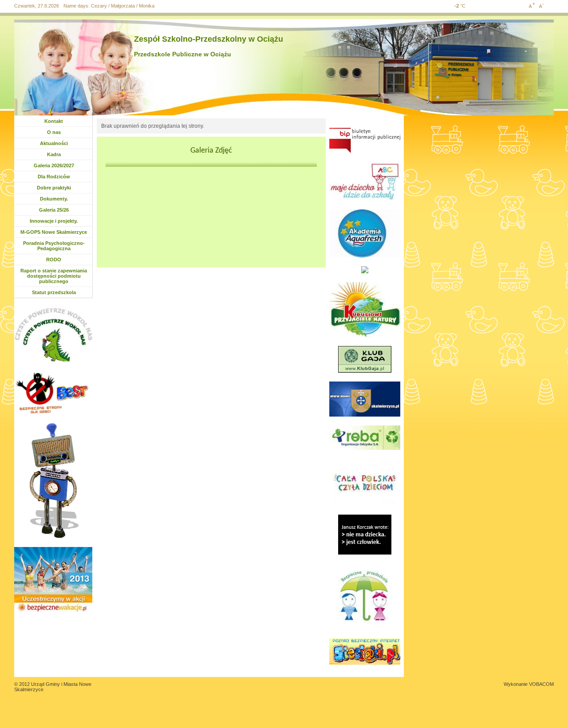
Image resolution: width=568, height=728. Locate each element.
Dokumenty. (56, 198)
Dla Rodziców (54, 176)
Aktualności (56, 143)
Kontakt (53, 121)
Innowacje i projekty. (54, 221)
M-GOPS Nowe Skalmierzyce (53, 232)
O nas (54, 132)
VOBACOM (541, 684)
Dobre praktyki (54, 187)
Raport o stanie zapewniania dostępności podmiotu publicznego (53, 276)
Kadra (54, 154)
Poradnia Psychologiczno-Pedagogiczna (54, 245)
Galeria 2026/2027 (54, 165)
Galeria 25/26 (55, 209)
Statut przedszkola (54, 292)
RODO (53, 259)
